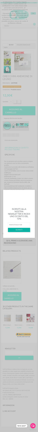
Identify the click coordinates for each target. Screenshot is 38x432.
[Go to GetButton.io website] (33, 430)
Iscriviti (19, 230)
